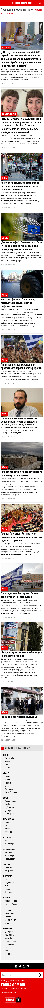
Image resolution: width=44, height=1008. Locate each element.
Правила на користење (8, 992)
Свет (6, 764)
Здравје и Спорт (11, 931)
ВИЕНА (4, 178)
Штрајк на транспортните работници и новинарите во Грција (21, 654)
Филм (7, 822)
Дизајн (7, 804)
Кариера (8, 910)
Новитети (8, 852)
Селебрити (9, 828)
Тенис (7, 786)
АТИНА (4, 295)
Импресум (4, 981)
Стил (6, 886)
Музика (7, 825)
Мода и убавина (11, 801)
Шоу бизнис (8, 819)
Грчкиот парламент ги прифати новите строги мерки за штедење (21, 473)
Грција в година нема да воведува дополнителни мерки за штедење (19, 419)
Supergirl (8, 954)
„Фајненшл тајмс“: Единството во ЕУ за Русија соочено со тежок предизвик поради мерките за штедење (21, 246)
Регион (7, 761)
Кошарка (8, 779)
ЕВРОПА (5, 238)
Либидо (8, 907)
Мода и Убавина (11, 901)
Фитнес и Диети (11, 904)
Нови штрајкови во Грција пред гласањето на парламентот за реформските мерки (17, 303)
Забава (6, 864)
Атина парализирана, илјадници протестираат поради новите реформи (21, 366)
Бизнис (7, 889)
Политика (8, 892)
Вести (6, 755)
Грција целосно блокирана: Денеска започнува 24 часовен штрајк (20, 595)
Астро (7, 923)
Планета (7, 837)
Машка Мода (9, 935)
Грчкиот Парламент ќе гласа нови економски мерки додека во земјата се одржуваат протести (22, 537)
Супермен (7, 928)
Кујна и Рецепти (11, 920)
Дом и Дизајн (10, 913)
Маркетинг (13, 981)
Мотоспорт (9, 789)
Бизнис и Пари (10, 941)
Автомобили (9, 849)
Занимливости (10, 859)
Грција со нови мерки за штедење (19, 717)
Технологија (9, 844)
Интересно (9, 871)
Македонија (9, 758)
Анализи (8, 767)
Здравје (8, 810)
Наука (7, 840)
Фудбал (7, 776)
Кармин (7, 898)
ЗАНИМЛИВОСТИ (9, 114)
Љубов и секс (10, 807)
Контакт (22, 981)
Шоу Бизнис (9, 882)
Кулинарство (9, 813)
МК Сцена (8, 832)
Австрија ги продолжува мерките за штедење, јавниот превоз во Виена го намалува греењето (21, 186)
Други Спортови (11, 792)
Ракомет (8, 783)
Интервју (7, 876)
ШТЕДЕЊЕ (6, 47)
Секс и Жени (9, 938)
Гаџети (7, 950)
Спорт (6, 773)
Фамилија (8, 916)
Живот (6, 798)
